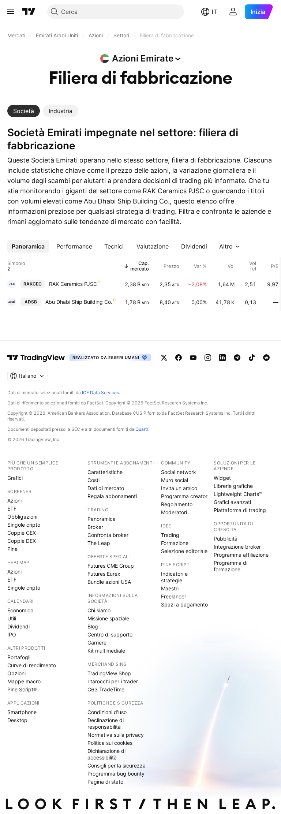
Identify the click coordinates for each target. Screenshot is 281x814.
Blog (92, 626)
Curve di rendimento (31, 665)
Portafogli (18, 657)
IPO (11, 634)
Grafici (15, 478)
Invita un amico (179, 488)
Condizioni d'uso (107, 712)
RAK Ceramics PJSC (73, 284)
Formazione (174, 543)
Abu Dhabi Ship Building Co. (78, 302)
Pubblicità (225, 538)
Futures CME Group (110, 566)
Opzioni (16, 673)
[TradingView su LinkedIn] (222, 357)
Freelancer (173, 596)
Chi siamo (98, 610)
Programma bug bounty (116, 773)
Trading (170, 535)
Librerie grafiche (233, 486)
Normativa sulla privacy (115, 735)
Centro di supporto (109, 634)
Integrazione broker (237, 547)
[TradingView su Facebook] (178, 357)
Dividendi (18, 626)
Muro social (174, 480)
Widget (222, 478)
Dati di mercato (105, 488)
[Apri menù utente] (233, 11)
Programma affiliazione (241, 555)
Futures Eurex (103, 574)
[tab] (23, 111)
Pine (12, 549)
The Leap (98, 543)
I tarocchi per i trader (112, 681)
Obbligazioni (22, 517)
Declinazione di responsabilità (105, 723)
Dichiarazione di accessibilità (106, 754)
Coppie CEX (21, 533)
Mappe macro (24, 681)
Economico (20, 610)
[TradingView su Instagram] (208, 357)
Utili (11, 618)
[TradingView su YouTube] (193, 357)
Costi (93, 480)
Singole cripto (23, 525)
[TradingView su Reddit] (266, 357)
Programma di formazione (230, 566)
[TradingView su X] (164, 357)
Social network (178, 472)
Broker (95, 527)
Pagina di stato (105, 781)
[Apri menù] (10, 11)
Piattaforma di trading (240, 510)
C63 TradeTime (105, 689)
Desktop (17, 720)
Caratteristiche (105, 472)
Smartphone (22, 712)
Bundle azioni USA (109, 582)
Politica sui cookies (109, 743)
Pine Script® (22, 689)
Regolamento (176, 504)
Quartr (141, 429)
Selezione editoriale (184, 551)
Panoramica (101, 519)
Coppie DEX (21, 541)
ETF (11, 508)
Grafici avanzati (232, 502)
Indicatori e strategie (174, 577)
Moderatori (174, 512)
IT (214, 11)
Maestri (170, 588)
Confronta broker (107, 535)
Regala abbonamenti (112, 496)
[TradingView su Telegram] (237, 357)
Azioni (14, 500)
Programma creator (184, 496)
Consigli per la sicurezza (116, 765)
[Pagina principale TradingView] (28, 12)
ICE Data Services (100, 392)
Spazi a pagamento (184, 604)
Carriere (96, 642)
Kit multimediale (106, 650)
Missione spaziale (108, 618)
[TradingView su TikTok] (252, 357)
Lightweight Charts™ (238, 494)
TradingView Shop (109, 673)
